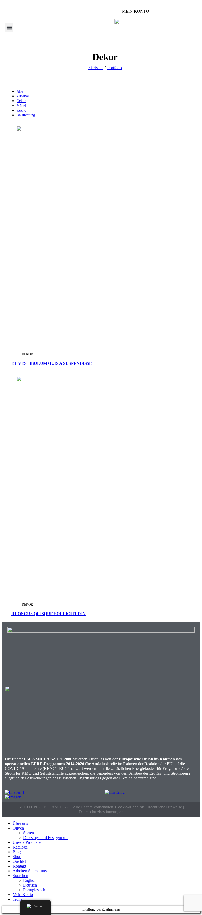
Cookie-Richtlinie (130, 807)
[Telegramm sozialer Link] (108, 140)
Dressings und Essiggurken (45, 837)
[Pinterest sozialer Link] (96, 140)
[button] (9, 27)
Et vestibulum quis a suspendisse (51, 363)
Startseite (95, 67)
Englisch (30, 880)
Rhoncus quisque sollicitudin (48, 613)
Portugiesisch (34, 890)
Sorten (28, 833)
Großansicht (93, 128)
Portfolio (114, 67)
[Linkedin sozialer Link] (102, 140)
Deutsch (30, 885)
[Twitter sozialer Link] (90, 140)
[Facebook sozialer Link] (84, 140)
